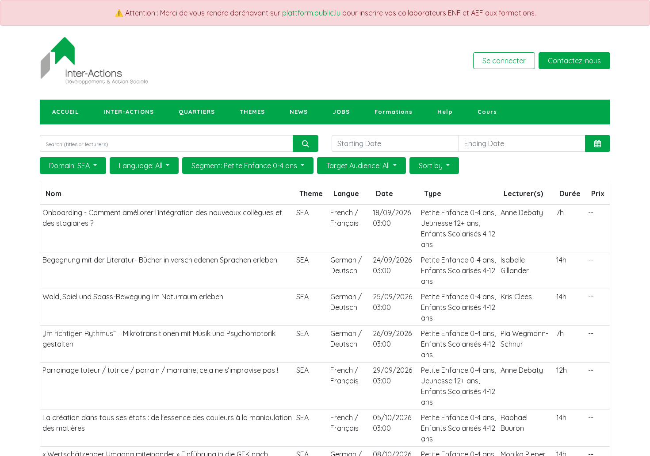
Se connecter (504, 60)
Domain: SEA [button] (70, 165)
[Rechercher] (305, 143)
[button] (597, 143)
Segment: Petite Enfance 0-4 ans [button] (245, 165)
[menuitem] (65, 112)
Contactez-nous (574, 60)
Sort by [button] (431, 165)
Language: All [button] (141, 165)
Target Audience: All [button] (358, 165)
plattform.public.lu (311, 12)
